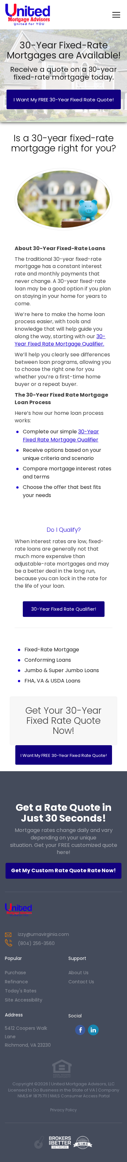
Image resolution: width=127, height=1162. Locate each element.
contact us (81, 981)
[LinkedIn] (93, 1033)
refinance (16, 981)
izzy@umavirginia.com (43, 934)
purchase (15, 972)
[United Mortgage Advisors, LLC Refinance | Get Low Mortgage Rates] (27, 910)
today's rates (20, 991)
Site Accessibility (23, 1000)
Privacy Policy (63, 1110)
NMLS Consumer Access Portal (80, 1096)
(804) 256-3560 (36, 943)
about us (78, 972)
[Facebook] (80, 1033)
